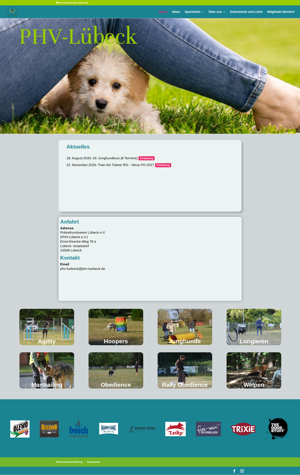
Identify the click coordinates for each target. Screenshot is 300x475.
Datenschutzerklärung (69, 461)
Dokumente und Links (246, 12)
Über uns (215, 12)
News (176, 12)
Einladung (146, 158)
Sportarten (193, 12)
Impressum (93, 461)
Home (163, 12)
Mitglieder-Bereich (280, 12)
